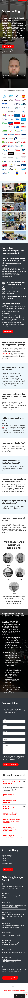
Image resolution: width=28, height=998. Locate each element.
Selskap (5, 725)
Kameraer (5, 427)
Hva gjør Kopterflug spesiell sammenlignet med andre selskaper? (12, 821)
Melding (5, 743)
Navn (4, 719)
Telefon (5, 731)
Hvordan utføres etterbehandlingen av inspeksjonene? (10, 829)
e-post (5, 737)
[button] (14, 783)
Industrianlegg (6, 353)
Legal (9, 990)
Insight (5, 990)
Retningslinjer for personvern (19, 990)
